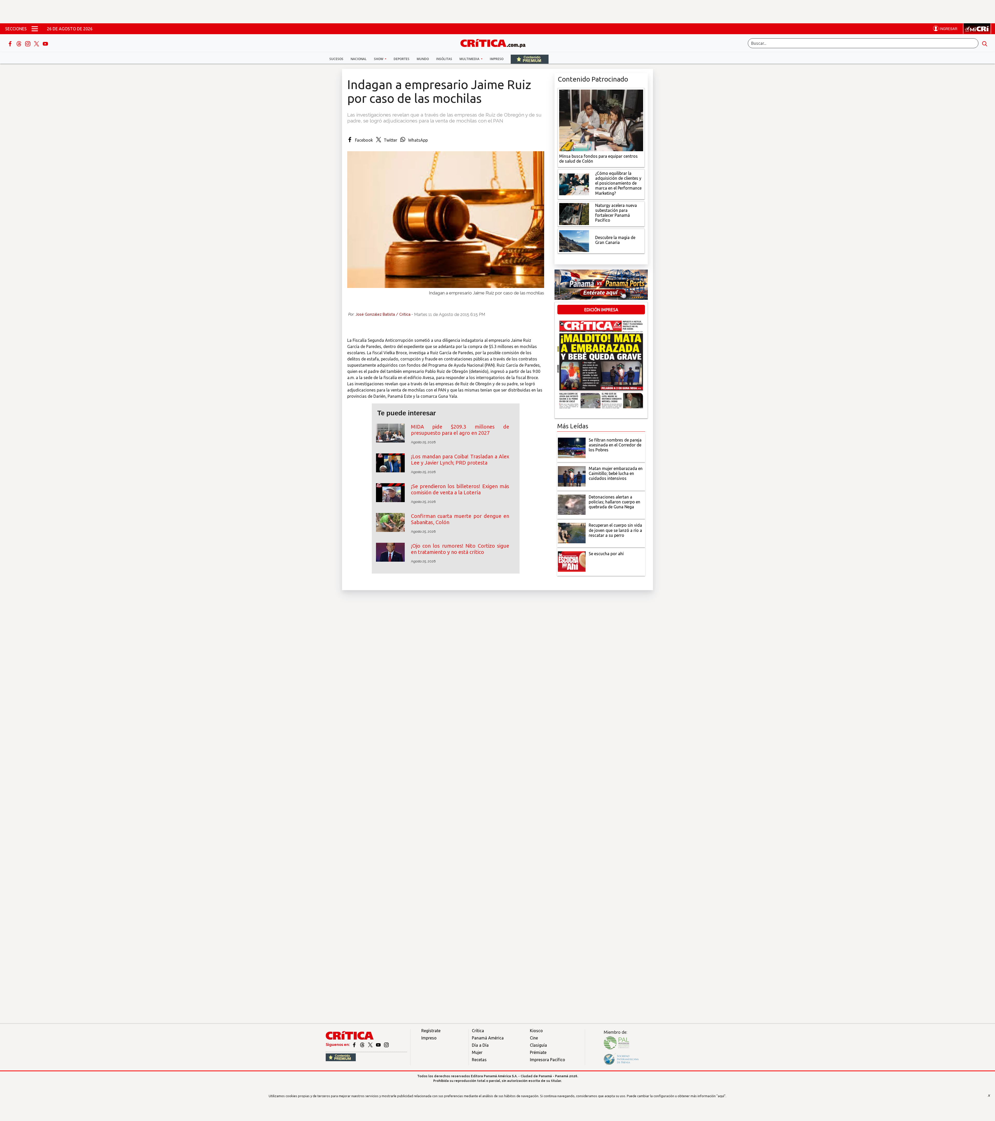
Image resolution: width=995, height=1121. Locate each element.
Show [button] (379, 59)
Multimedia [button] (469, 59)
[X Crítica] (37, 43)
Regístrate (430, 1030)
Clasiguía (538, 1045)
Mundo (423, 59)
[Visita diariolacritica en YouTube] (378, 1045)
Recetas (479, 1059)
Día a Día (480, 1045)
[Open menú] (35, 29)
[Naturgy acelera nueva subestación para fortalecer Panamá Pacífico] (574, 213)
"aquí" (721, 1096)
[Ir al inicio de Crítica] (495, 42)
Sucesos (336, 59)
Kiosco (536, 1030)
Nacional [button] (359, 59)
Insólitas (444, 59)
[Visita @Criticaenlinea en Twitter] (362, 1045)
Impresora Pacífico (547, 1059)
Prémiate (538, 1052)
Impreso (496, 59)
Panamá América (488, 1038)
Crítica (478, 1030)
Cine (534, 1038)
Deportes (401, 59)
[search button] (984, 43)
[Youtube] (45, 43)
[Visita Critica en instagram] (386, 1045)
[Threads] (19, 43)
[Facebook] (10, 43)
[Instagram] (28, 43)
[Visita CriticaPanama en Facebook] (354, 1045)
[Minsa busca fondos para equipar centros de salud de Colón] (601, 120)
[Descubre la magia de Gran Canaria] (574, 240)
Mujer (477, 1052)
